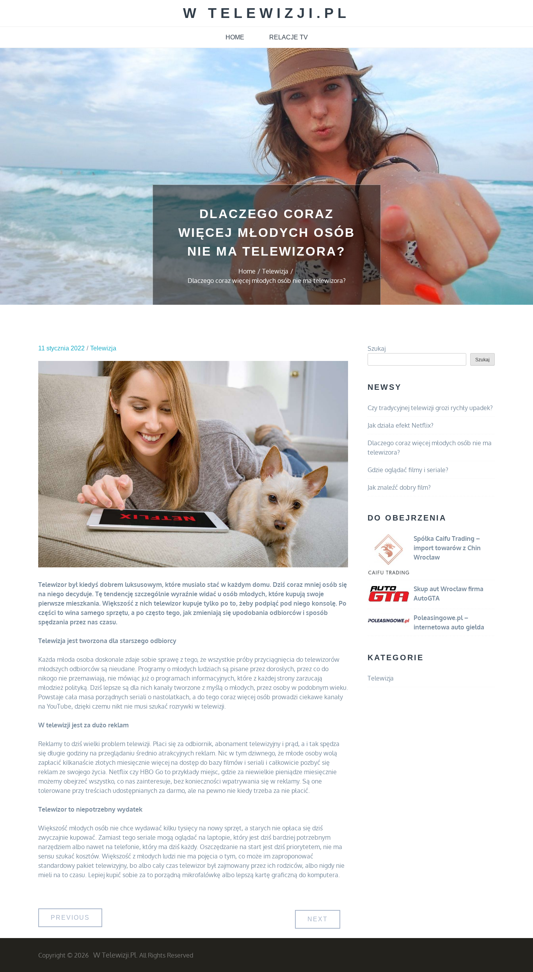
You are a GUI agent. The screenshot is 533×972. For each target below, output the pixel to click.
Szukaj (377, 348)
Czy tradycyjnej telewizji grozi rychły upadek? (430, 408)
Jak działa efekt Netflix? (401, 425)
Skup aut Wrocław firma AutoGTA (448, 593)
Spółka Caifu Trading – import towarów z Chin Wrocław (447, 548)
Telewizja (103, 348)
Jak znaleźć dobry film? (399, 487)
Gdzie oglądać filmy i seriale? (408, 470)
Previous (70, 917)
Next (317, 919)
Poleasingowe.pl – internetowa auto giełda (449, 622)
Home (235, 37)
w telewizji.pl (266, 13)
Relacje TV (288, 37)
